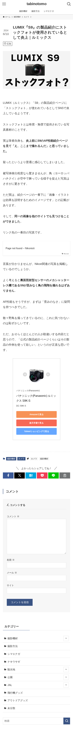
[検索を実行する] (66, 721)
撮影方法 (12, 646)
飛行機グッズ (15, 692)
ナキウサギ (13, 661)
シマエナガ (13, 653)
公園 (10, 677)
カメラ (21, 459)
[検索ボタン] (69, 4)
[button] (8, 475)
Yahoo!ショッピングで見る (36, 431)
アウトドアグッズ (17, 700)
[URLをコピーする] (64, 475)
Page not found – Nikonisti (20, 248)
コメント (13, 516)
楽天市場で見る (36, 423)
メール (12, 572)
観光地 (11, 669)
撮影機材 (11, 459)
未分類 (11, 708)
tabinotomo (37, 4)
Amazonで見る (37, 414)
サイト (10, 585)
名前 (11, 559)
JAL (9, 685)
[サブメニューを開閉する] (66, 638)
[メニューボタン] (4, 4)
